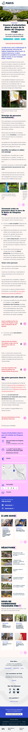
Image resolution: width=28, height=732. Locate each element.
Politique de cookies (13, 724)
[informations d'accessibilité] (9, 488)
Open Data (4, 724)
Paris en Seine (22, 729)
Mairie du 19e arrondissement (16, 385)
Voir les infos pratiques (14, 43)
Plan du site (23, 724)
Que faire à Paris (11, 729)
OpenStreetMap (21, 479)
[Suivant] (23, 204)
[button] (14, 471)
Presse (23, 721)
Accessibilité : (12, 721)
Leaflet (14, 479)
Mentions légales (14, 719)
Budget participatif (16, 387)
